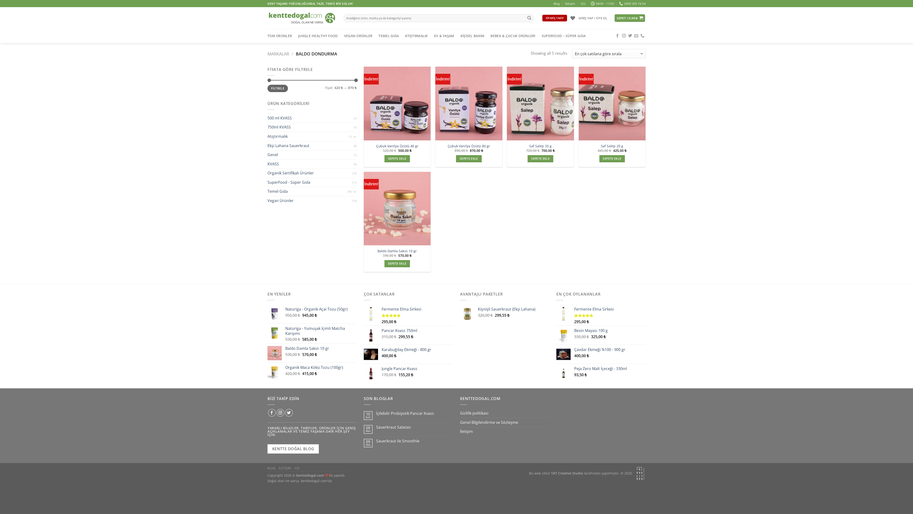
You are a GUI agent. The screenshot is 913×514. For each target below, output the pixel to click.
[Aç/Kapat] (355, 136)
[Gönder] (529, 18)
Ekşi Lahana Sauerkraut (288, 145)
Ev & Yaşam (444, 36)
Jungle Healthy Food (318, 36)
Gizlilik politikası (474, 413)
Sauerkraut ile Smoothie (397, 441)
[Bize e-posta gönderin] (636, 36)
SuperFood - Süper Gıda (288, 182)
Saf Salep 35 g (540, 146)
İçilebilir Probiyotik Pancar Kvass (405, 413)
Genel (272, 154)
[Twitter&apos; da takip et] (630, 36)
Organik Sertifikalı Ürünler (290, 173)
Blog (557, 3)
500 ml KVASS (279, 118)
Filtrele (277, 88)
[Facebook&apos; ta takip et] (617, 36)
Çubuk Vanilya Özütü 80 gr (469, 146)
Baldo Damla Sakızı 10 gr (397, 251)
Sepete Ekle (397, 158)
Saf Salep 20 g (612, 146)
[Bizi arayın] (642, 36)
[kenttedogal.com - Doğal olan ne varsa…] (301, 18)
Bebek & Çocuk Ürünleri (512, 36)
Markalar (278, 54)
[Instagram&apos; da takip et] (624, 36)
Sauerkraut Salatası (393, 427)
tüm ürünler (279, 36)
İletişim (570, 3)
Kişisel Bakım (473, 36)
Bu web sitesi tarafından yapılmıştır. (574, 473)
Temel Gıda (389, 36)
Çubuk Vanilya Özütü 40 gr (397, 146)
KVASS (273, 164)
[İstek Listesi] (572, 18)
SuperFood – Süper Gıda (564, 36)
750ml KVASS (279, 127)
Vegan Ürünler (358, 36)
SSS (583, 3)
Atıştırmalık (416, 36)
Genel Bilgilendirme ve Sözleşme (489, 422)
